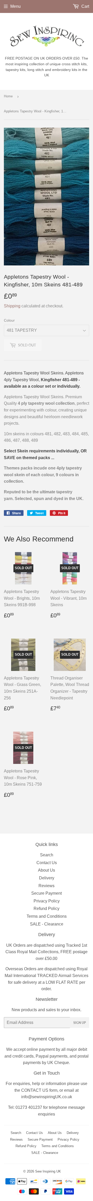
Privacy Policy (47, 901)
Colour (9, 320)
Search (46, 855)
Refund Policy (46, 908)
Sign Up (79, 1023)
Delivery (46, 878)
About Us (46, 870)
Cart (84, 6)
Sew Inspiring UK (48, 1171)
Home (8, 96)
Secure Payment (46, 893)
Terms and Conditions (47, 916)
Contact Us (46, 862)
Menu (15, 6)
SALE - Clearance (46, 924)
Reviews (46, 886)
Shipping (12, 306)
